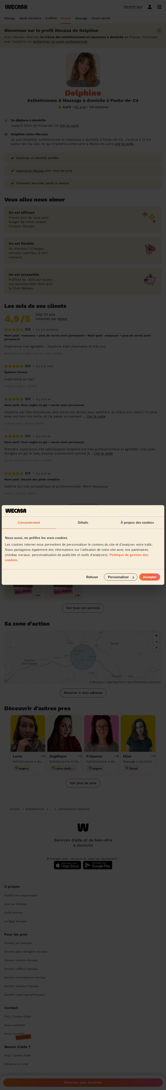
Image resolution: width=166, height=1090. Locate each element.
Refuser (92, 577)
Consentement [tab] (29, 522)
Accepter (149, 577)
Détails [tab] (83, 522)
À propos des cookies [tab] (137, 522)
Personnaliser (118, 577)
